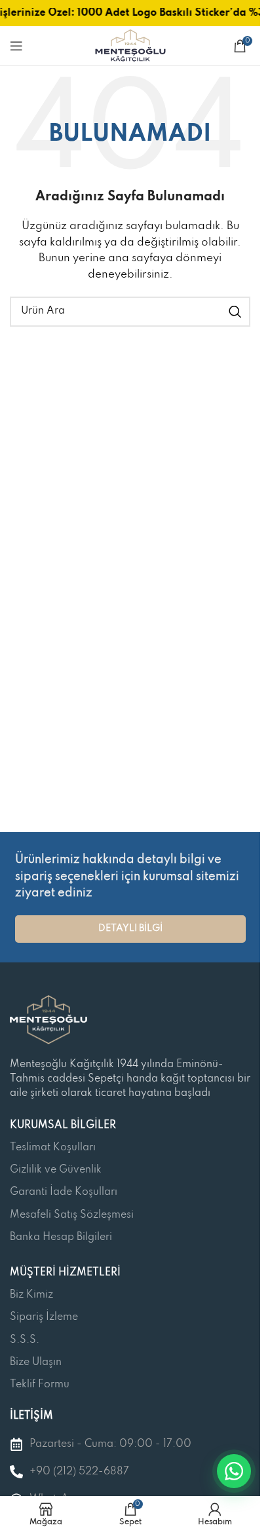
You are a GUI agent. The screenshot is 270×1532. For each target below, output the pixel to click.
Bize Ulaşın (36, 1362)
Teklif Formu (39, 1384)
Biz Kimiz (31, 1295)
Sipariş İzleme (44, 1317)
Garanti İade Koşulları (63, 1192)
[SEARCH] (235, 312)
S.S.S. (24, 1340)
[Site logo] (130, 46)
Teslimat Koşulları (53, 1147)
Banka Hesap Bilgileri (61, 1237)
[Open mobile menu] (16, 46)
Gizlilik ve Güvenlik (56, 1170)
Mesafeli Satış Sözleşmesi (72, 1215)
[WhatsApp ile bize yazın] (234, 1471)
